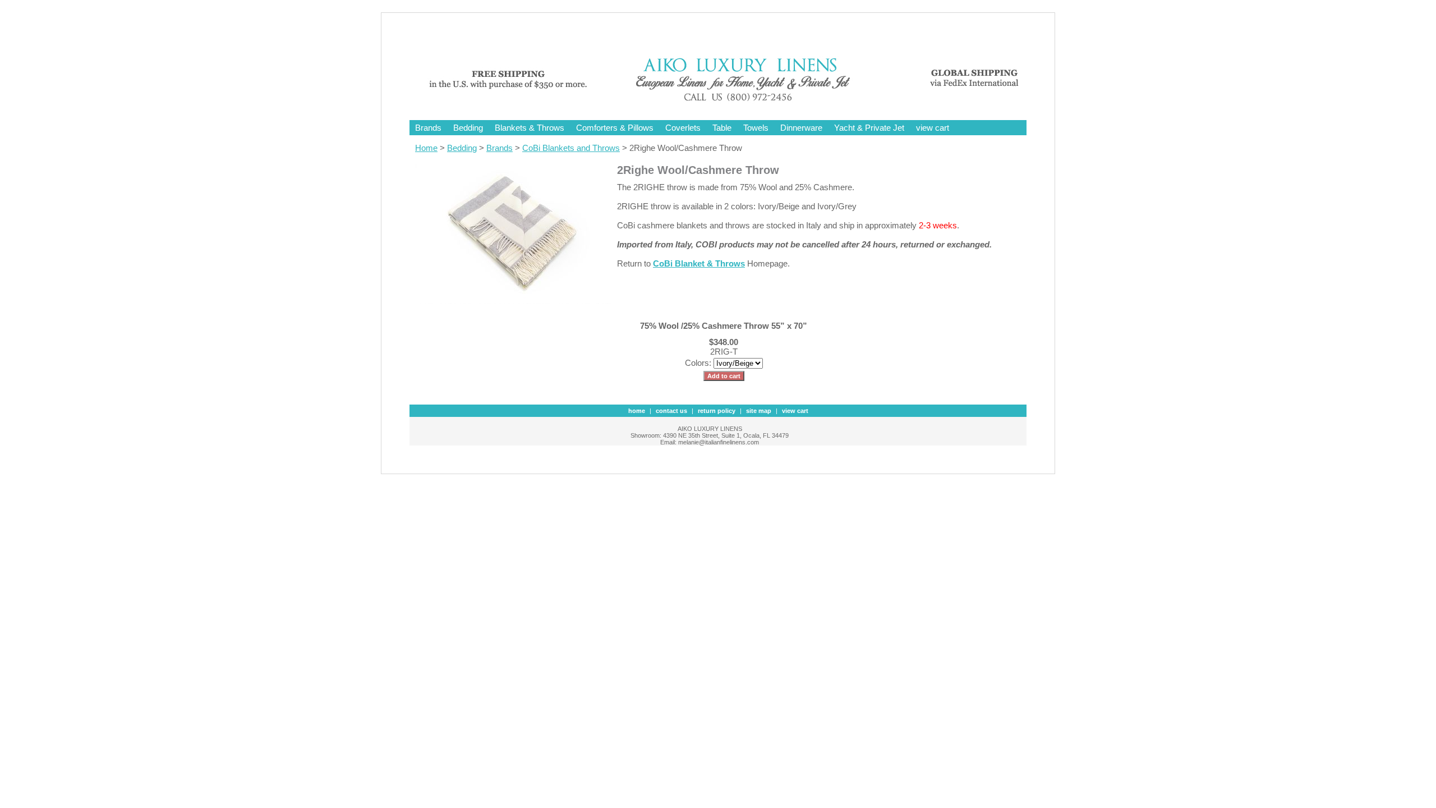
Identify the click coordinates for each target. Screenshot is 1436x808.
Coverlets (683, 127)
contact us (671, 410)
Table (721, 127)
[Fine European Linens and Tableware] (726, 102)
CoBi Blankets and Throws (571, 148)
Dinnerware (801, 127)
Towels (755, 127)
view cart (932, 127)
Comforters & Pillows (614, 127)
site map (758, 410)
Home (426, 148)
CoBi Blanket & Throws (699, 263)
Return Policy (716, 410)
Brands (428, 127)
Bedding (468, 127)
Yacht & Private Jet (869, 127)
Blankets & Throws (529, 127)
